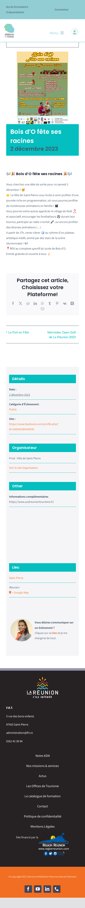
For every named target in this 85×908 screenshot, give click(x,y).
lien (54, 633)
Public (13, 409)
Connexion (61, 9)
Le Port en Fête (18, 332)
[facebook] (28, 889)
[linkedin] (47, 889)
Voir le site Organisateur (23, 468)
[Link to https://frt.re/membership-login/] (74, 31)
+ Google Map (20, 592)
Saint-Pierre (16, 578)
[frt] (9, 25)
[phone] (56, 889)
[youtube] (37, 889)
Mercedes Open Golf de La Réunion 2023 (61, 334)
